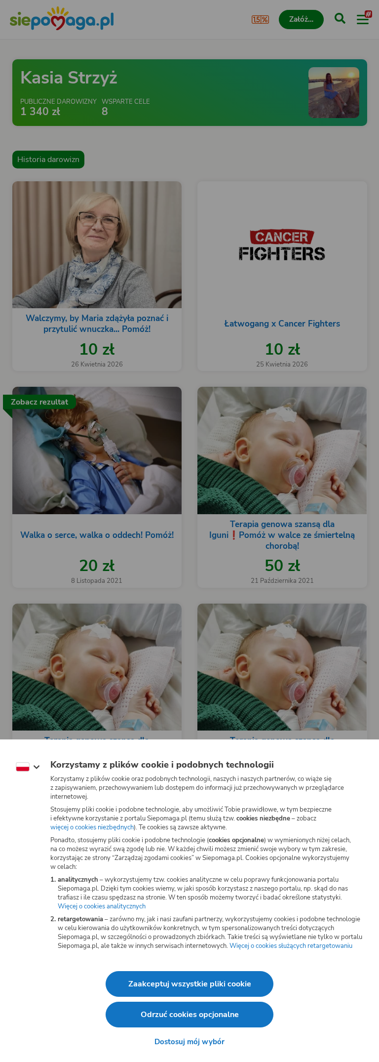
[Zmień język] (27, 767)
